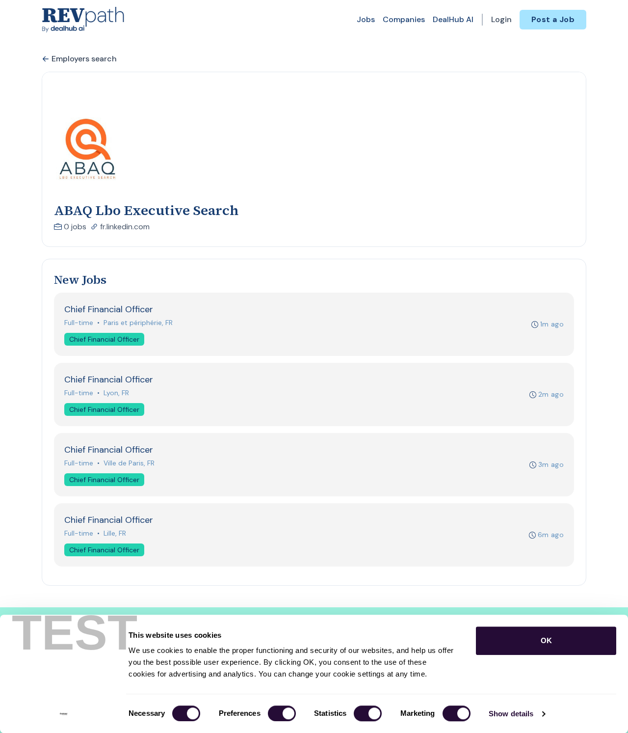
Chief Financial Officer (104, 339)
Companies (404, 19)
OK (546, 640)
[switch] (282, 713)
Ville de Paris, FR (129, 463)
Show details (511, 713)
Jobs (366, 19)
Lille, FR (115, 533)
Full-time (78, 322)
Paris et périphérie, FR (138, 322)
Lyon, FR (116, 392)
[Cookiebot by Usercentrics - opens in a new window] (63, 713)
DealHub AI (453, 19)
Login (501, 19)
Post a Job (553, 19)
